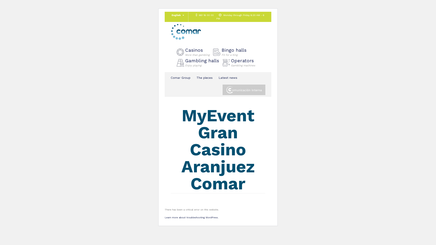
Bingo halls (234, 52)
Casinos (197, 52)
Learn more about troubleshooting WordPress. (192, 217)
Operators (243, 62)
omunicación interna (247, 90)
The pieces (205, 77)
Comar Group (180, 77)
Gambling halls (202, 62)
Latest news (228, 77)
